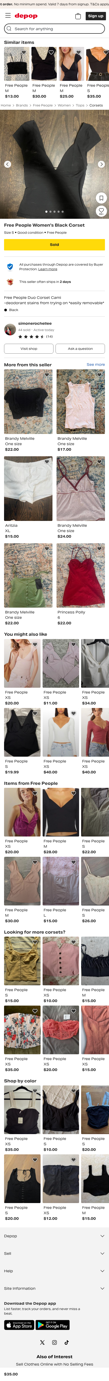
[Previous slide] (7, 164)
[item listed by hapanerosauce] (22, 1178)
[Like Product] (23, 52)
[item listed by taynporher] (22, 1109)
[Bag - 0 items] (78, 16)
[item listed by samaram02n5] (22, 961)
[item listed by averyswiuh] (22, 881)
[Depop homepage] (26, 16)
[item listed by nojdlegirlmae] (61, 1178)
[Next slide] (101, 164)
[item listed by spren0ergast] (22, 663)
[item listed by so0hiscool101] (61, 812)
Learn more (47, 269)
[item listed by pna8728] (22, 732)
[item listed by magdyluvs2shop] (61, 663)
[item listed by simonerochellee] (28, 401)
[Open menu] (8, 15)
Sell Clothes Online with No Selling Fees (54, 1364)
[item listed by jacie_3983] (61, 961)
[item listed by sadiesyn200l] (61, 1030)
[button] (61, 337)
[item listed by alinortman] (61, 1109)
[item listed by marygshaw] (22, 1030)
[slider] (54, 164)
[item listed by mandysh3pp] (22, 812)
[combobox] (54, 29)
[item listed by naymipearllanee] (61, 732)
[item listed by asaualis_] (61, 881)
